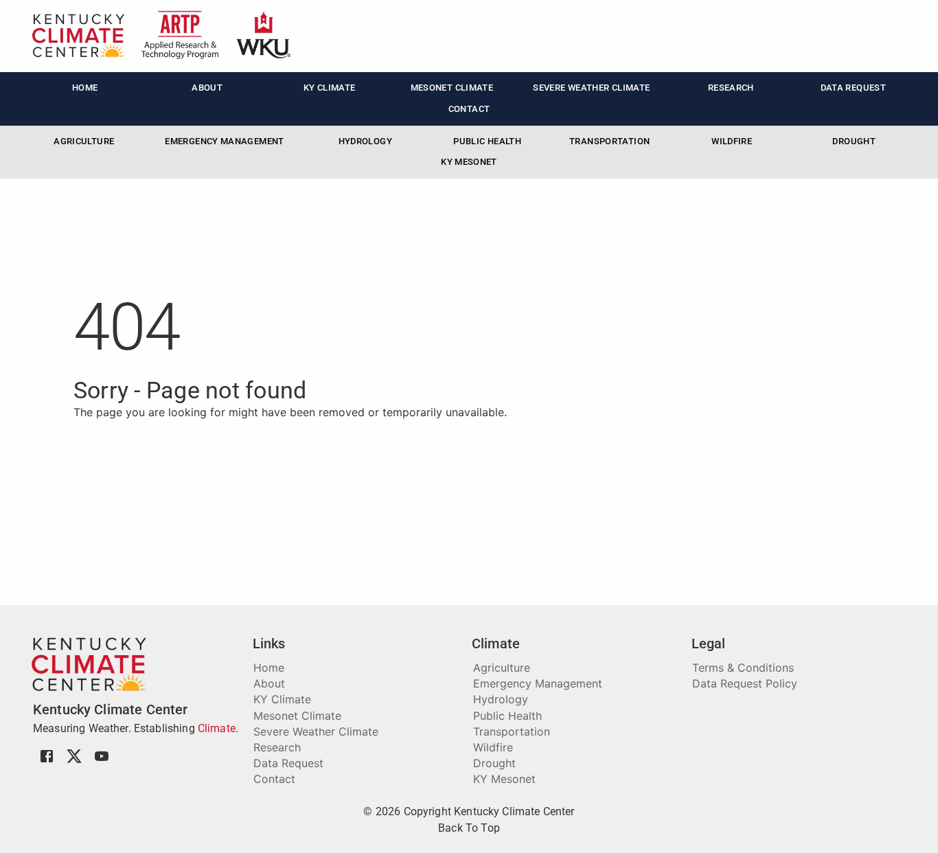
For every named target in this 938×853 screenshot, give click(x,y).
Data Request (853, 87)
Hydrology (365, 141)
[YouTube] (101, 762)
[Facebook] (46, 762)
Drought (854, 141)
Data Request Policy (744, 683)
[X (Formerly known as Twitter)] (74, 762)
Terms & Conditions (743, 667)
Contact (469, 109)
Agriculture (84, 141)
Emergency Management (224, 141)
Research (731, 87)
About (207, 87)
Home (85, 87)
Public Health (487, 141)
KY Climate (330, 87)
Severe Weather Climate (591, 87)
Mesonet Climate (452, 87)
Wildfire (731, 141)
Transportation (609, 141)
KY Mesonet (469, 162)
